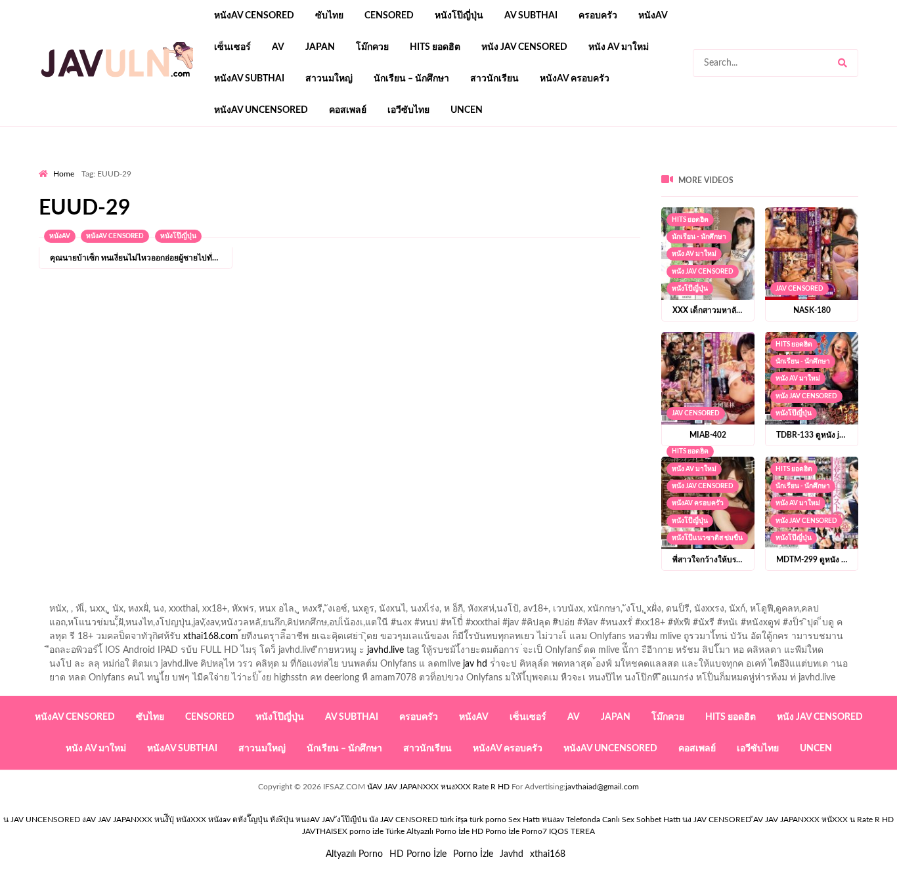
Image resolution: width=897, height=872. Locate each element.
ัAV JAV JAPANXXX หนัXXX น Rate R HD (823, 819)
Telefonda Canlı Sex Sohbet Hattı (623, 819)
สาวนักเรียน (494, 78)
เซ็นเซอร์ (232, 47)
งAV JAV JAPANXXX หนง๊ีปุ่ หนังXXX (144, 819)
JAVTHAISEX (324, 831)
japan (320, 47)
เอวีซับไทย (408, 110)
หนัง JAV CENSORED (524, 47)
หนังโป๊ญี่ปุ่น (459, 15)
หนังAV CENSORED (254, 15)
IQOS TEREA (572, 831)
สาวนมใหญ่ (329, 78)
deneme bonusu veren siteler (220, 164)
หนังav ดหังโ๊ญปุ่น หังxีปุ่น (251, 819)
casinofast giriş (445, 164)
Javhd (511, 854)
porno (51, 164)
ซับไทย (329, 15)
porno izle (85, 164)
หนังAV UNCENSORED (261, 110)
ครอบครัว (598, 15)
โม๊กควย (372, 47)
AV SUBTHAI (531, 15)
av (278, 47)
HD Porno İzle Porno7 (509, 831)
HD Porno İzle (418, 854)
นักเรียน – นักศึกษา (411, 78)
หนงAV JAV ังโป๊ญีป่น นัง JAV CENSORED (366, 819)
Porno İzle (473, 854)
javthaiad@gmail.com (602, 787)
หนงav (553, 819)
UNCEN (466, 110)
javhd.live (385, 650)
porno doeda (134, 164)
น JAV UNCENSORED (41, 819)
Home (63, 174)
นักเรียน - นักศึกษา (699, 237)
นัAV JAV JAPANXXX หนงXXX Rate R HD (438, 787)
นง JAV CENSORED (716, 819)
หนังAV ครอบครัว (574, 78)
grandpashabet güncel (529, 164)
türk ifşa (454, 819)
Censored (389, 15)
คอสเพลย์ (347, 110)
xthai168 (547, 854)
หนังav (653, 15)
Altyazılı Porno (354, 854)
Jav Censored (799, 288)
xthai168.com (210, 636)
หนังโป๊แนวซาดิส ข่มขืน (707, 538)
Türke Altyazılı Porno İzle (427, 831)
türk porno (488, 819)
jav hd (475, 664)
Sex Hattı (524, 819)
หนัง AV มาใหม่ (618, 47)
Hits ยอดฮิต (435, 47)
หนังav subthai (249, 78)
